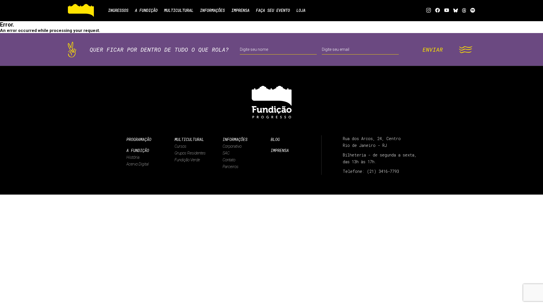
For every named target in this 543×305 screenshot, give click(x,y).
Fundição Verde (187, 160)
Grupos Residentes (190, 153)
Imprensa (280, 150)
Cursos (180, 146)
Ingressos (118, 10)
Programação (138, 139)
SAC (226, 153)
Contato (229, 160)
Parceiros (230, 166)
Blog (275, 139)
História (132, 157)
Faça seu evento (273, 10)
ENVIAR (433, 49)
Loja (300, 10)
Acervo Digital (137, 164)
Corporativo (232, 146)
